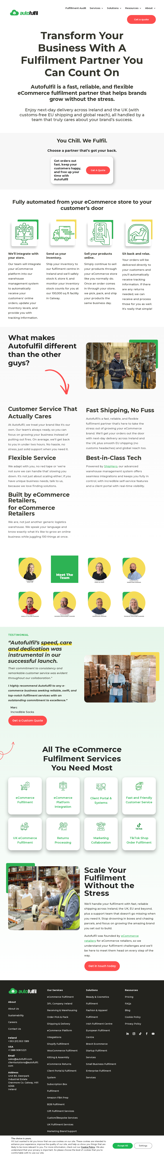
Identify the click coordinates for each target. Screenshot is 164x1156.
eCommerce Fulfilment (60, 996)
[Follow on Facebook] (146, 1033)
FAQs (128, 1003)
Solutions (113, 8)
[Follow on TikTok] (140, 1033)
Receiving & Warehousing (62, 1010)
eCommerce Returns (59, 1064)
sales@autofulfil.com (20, 1059)
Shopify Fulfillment (58, 1043)
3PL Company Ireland (59, 1003)
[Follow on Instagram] (133, 1033)
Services (95, 8)
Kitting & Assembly (58, 1057)
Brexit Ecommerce (97, 1043)
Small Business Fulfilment (101, 1064)
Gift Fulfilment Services (60, 1111)
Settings (143, 1145)
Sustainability (16, 1015)
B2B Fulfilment (56, 1104)
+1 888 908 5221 (17, 1050)
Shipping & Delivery (58, 1023)
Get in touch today (102, 966)
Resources (131, 8)
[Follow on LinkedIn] (127, 1033)
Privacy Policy (133, 1023)
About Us (13, 1008)
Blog (127, 1010)
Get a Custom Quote (27, 720)
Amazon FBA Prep (57, 1097)
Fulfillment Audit (76, 8)
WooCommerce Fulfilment (62, 1050)
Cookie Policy (133, 1017)
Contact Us (14, 1028)
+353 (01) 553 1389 (18, 1041)
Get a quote (141, 19)
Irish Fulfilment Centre (99, 1023)
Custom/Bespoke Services (62, 1117)
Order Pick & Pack (57, 1017)
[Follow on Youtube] (153, 1033)
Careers (12, 1022)
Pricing (129, 996)
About (149, 8)
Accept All (122, 1145)
